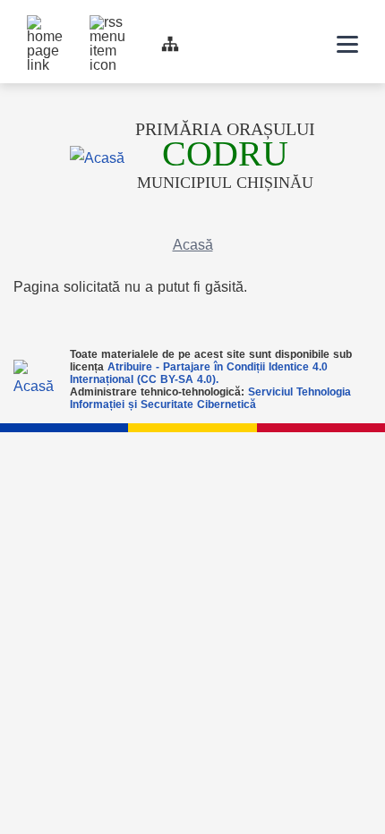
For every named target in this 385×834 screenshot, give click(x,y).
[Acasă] (97, 157)
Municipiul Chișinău (225, 165)
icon (301, 44)
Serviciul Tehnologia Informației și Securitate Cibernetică (210, 398)
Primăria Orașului (225, 129)
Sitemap (170, 44)
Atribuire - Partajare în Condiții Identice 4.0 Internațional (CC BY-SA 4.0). (199, 373)
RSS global (98, 24)
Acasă (193, 244)
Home (36, 24)
